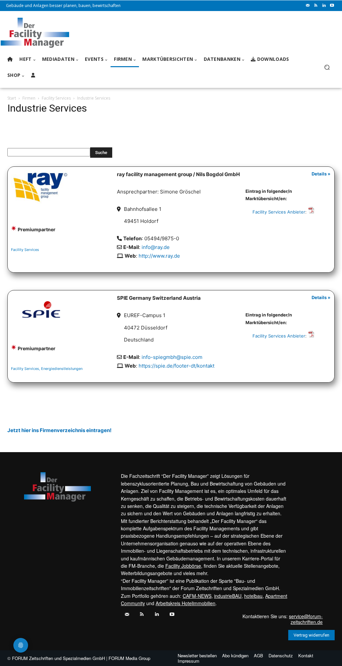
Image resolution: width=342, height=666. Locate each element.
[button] (327, 67)
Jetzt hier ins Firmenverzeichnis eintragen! (59, 430)
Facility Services (56, 98)
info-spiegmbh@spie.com (172, 357)
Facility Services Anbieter (278, 212)
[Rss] (316, 6)
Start (11, 98)
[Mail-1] (308, 6)
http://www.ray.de (159, 256)
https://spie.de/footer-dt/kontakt (176, 366)
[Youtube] (332, 6)
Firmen (28, 98)
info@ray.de (156, 247)
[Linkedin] (324, 6)
